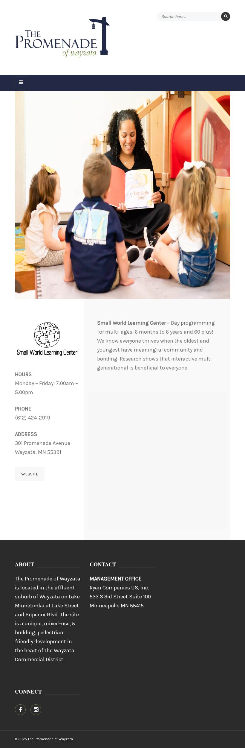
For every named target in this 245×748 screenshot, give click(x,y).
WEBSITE (29, 474)
